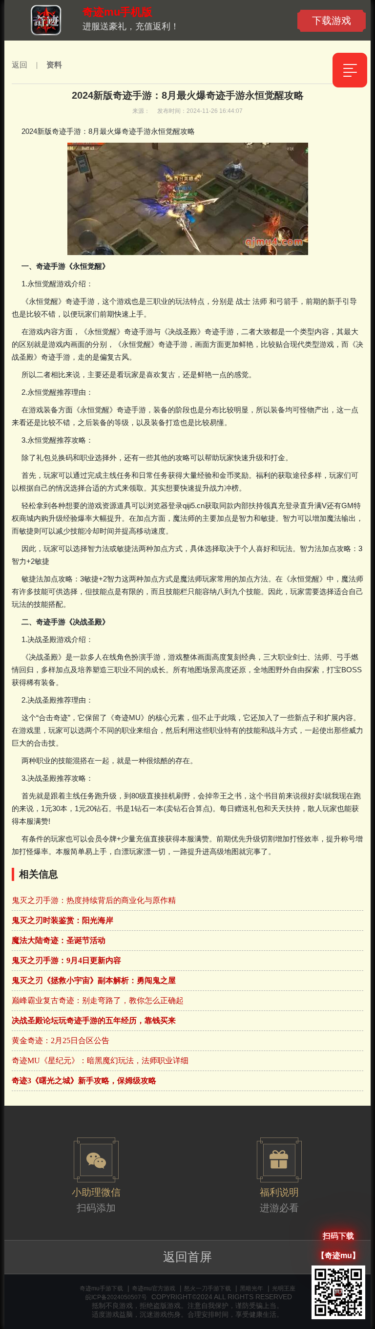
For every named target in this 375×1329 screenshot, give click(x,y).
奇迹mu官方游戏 (153, 1288)
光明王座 (283, 1288)
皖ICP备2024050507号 (116, 1297)
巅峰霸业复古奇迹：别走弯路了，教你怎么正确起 (98, 1000)
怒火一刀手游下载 (207, 1288)
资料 (54, 65)
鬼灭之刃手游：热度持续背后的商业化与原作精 (94, 900)
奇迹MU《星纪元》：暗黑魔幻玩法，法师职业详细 (100, 1060)
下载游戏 (331, 20)
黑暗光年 (251, 1288)
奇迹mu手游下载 (101, 1288)
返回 (19, 65)
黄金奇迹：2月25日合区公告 (60, 1040)
